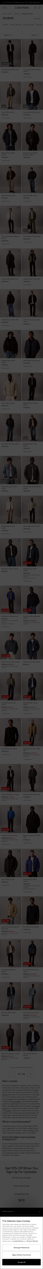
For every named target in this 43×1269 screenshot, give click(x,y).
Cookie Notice (17, 1241)
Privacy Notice (32, 1241)
